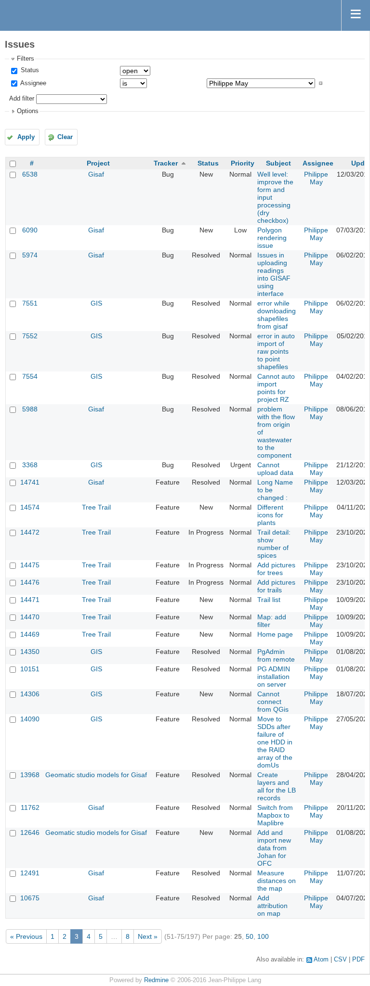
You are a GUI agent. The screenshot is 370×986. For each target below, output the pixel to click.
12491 (30, 873)
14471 (30, 599)
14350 (30, 651)
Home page (275, 634)
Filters (25, 58)
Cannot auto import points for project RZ (276, 387)
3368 (30, 465)
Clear (65, 137)
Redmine (156, 980)
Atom (321, 959)
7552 (30, 336)
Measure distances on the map (276, 880)
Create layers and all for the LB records (276, 786)
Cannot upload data (275, 468)
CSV (340, 959)
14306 (30, 694)
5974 (30, 255)
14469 (30, 634)
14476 (30, 582)
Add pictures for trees (276, 568)
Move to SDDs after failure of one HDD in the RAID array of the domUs (274, 742)
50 (249, 936)
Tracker (166, 163)
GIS (96, 303)
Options (28, 111)
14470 (30, 617)
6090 (30, 230)
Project (98, 163)
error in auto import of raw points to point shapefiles (276, 351)
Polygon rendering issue (272, 237)
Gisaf (96, 174)
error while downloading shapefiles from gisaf (276, 314)
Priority (242, 163)
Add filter (21, 98)
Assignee (32, 83)
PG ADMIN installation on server (273, 676)
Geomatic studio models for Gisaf (96, 775)
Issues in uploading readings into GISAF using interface (274, 274)
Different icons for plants (270, 514)
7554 (30, 376)
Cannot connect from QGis (273, 701)
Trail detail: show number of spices (274, 543)
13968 (30, 775)
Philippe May (316, 178)
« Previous (26, 936)
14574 (30, 507)
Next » (148, 936)
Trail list (268, 599)
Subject (278, 163)
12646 (30, 832)
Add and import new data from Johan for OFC (274, 848)
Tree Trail (96, 507)
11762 (30, 807)
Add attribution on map (272, 905)
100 (263, 936)
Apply (26, 137)
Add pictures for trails (276, 586)
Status (29, 70)
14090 (30, 719)
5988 (30, 409)
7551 (30, 303)
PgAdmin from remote (276, 655)
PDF (358, 959)
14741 (30, 482)
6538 (30, 174)
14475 (30, 565)
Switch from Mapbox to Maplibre (275, 815)
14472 (30, 532)
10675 (30, 898)
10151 (30, 669)
